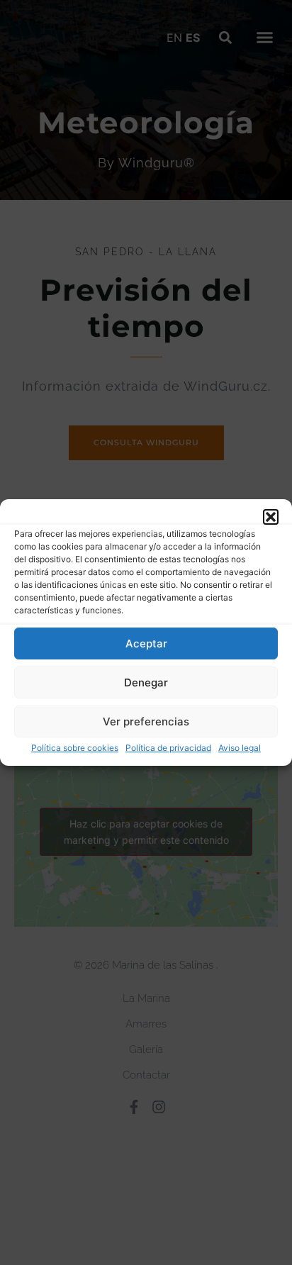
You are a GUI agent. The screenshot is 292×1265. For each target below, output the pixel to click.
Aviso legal (239, 747)
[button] (271, 517)
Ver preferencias (146, 721)
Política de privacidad (168, 747)
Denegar (146, 682)
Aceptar (146, 643)
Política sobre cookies (74, 747)
